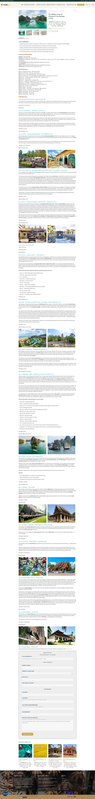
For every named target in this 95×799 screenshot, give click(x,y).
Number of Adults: (26, 665)
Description (21, 38)
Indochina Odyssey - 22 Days (24, 760)
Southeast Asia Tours (41, 4)
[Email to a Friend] (53, 31)
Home (22, 4)
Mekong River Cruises (51, 4)
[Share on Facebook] (49, 31)
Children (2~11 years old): (28, 671)
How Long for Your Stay (28, 682)
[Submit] (93, 5)
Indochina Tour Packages (29, 4)
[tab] (21, 39)
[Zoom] (20, 27)
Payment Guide (64, 784)
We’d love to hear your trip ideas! (30, 717)
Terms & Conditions (65, 789)
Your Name (25, 692)
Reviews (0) (26, 38)
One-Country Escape (60, 4)
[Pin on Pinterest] (55, 31)
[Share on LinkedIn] (57, 31)
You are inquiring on (27, 656)
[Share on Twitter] (51, 31)
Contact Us (86, 0)
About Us (82, 0)
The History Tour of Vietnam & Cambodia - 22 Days (55, 760)
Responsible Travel (65, 782)
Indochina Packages (55, 11)
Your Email (25, 698)
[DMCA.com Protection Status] (23, 797)
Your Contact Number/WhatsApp (30, 705)
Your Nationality (26, 711)
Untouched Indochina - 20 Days (69, 760)
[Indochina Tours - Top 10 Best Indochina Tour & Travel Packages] (6, 5)
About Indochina (91, 0)
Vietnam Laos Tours (62, 28)
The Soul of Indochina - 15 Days (39, 760)
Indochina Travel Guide (71, 4)
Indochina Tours (69, 648)
